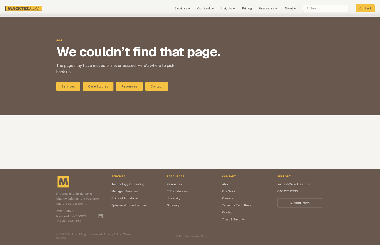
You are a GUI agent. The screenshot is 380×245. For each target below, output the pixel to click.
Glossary (173, 205)
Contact (365, 8)
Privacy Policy (112, 234)
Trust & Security (233, 219)
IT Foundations (177, 191)
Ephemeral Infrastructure (128, 205)
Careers (227, 198)
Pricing (247, 8)
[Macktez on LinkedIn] (101, 216)
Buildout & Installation (126, 198)
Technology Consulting (127, 184)
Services (181, 8)
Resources (266, 8)
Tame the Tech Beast (237, 205)
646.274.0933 (287, 191)
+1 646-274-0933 (69, 221)
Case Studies (98, 86)
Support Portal (300, 203)
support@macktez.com (293, 184)
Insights (226, 8)
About (288, 8)
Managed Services (124, 191)
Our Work (204, 8)
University (174, 198)
